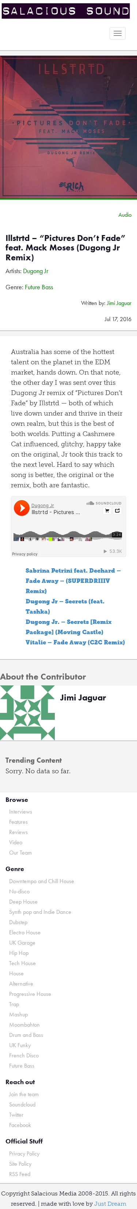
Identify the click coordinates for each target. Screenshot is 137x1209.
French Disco (24, 1055)
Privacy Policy (24, 1153)
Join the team (24, 1094)
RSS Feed (19, 1174)
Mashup (18, 1014)
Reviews (18, 832)
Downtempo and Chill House (41, 881)
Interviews (20, 811)
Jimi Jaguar (119, 303)
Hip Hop (18, 953)
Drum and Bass (26, 1035)
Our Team (20, 852)
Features (18, 822)
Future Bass (39, 287)
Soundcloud (22, 1104)
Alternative (21, 983)
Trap (14, 1004)
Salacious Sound (66, 12)
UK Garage (22, 942)
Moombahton (24, 1024)
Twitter (16, 1115)
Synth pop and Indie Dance (40, 912)
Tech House (22, 963)
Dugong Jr (35, 271)
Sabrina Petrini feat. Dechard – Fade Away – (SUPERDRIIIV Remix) (73, 581)
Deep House (23, 901)
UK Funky (20, 1045)
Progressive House (30, 994)
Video (15, 842)
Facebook (20, 1125)
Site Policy (20, 1164)
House (16, 973)
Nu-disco (19, 891)
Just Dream (110, 1203)
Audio (125, 215)
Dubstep (18, 922)
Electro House (25, 932)
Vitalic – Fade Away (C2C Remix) (75, 642)
